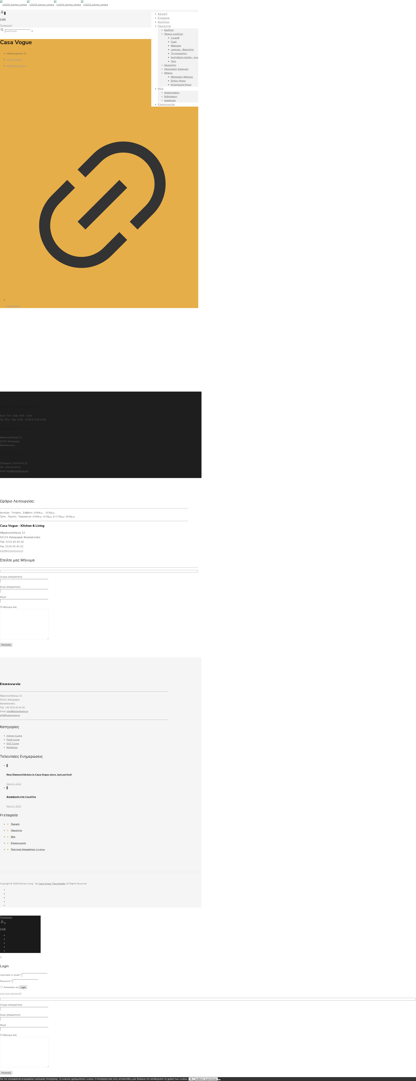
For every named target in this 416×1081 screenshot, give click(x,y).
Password (6, 981)
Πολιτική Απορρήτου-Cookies (28, 849)
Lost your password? (10, 993)
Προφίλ (15, 824)
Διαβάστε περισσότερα (206, 1079)
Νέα (13, 836)
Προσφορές (6, 25)
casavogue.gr (13, 306)
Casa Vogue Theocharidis (52, 883)
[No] (219, 1079)
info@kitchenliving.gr (17, 471)
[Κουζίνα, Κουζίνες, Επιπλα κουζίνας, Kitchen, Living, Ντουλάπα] (54, 5)
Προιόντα (16, 830)
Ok (191, 1079)
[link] (32, 31)
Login (23, 987)
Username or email (10, 975)
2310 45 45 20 (13, 59)
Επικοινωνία (18, 843)
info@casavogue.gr (16, 65)
